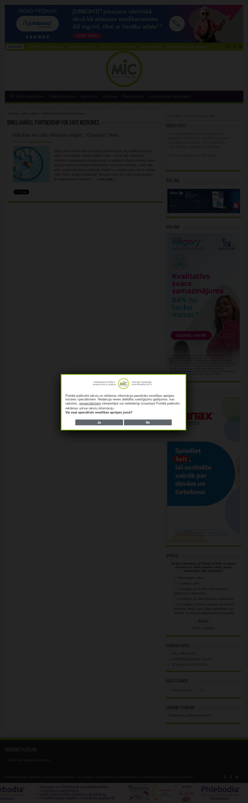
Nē (148, 422)
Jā (99, 422)
